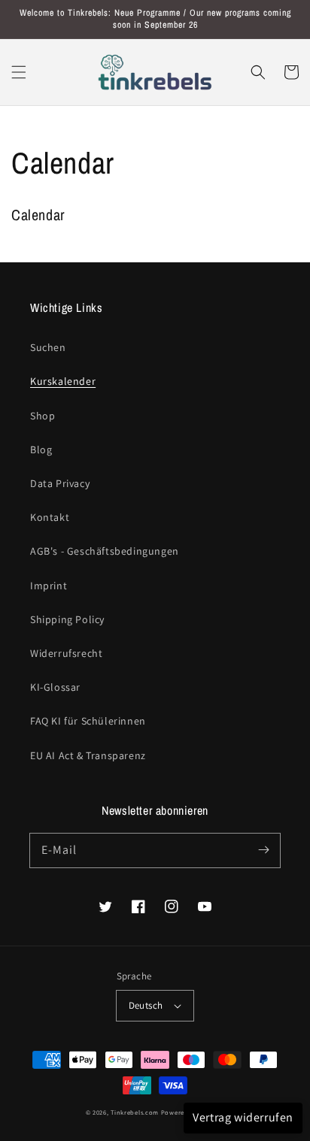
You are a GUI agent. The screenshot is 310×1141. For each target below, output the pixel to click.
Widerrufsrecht (66, 653)
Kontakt (49, 517)
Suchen (48, 347)
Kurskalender (63, 381)
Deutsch (146, 1005)
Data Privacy (60, 483)
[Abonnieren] (263, 850)
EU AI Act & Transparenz (88, 755)
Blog (41, 449)
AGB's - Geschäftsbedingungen (104, 551)
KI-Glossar (55, 687)
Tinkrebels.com (135, 1112)
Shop (42, 415)
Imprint (48, 585)
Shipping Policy (67, 619)
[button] (18, 72)
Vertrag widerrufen (243, 1117)
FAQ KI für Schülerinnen (88, 721)
